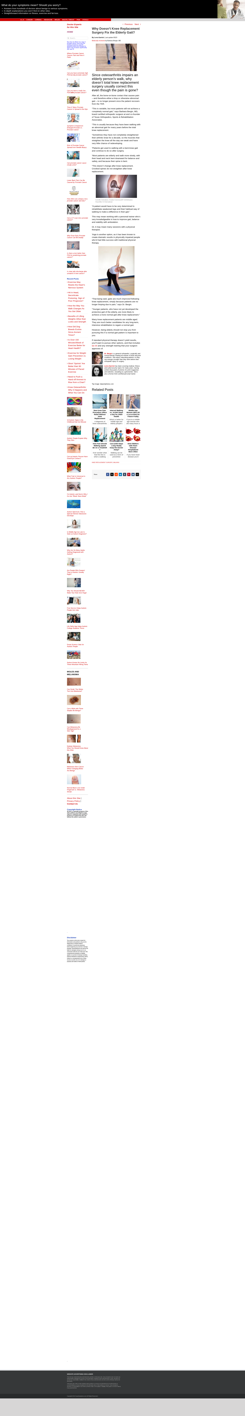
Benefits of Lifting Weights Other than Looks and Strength (77, 319)
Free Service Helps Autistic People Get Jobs (77, 609)
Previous (129, 24)
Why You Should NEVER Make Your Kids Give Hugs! (77, 592)
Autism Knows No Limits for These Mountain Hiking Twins (77, 663)
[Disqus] (116, 503)
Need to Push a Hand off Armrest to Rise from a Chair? (77, 379)
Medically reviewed (98, 40)
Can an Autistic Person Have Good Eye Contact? (77, 457)
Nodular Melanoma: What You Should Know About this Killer (77, 748)
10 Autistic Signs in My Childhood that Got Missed (76, 421)
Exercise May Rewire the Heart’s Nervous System (76, 285)
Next (137, 24)
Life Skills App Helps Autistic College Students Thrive (77, 627)
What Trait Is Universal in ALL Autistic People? (76, 477)
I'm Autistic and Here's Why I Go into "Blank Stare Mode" (77, 495)
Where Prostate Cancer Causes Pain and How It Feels (75, 55)
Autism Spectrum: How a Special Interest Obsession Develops (76, 514)
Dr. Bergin (108, 354)
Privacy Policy (73, 801)
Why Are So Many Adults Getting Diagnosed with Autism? (76, 552)
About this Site (73, 798)
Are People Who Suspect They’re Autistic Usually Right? (76, 572)
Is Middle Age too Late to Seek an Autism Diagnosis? (77, 533)
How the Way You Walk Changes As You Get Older (76, 308)
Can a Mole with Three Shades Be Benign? (75, 709)
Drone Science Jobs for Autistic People (75, 645)
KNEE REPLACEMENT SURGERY (102, 462)
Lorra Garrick (109, 366)
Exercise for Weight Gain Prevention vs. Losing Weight (77, 356)
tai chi (94, 346)
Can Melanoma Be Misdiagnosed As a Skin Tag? (73, 729)
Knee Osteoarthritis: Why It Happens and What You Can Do (77, 390)
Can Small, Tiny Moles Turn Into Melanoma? (75, 690)
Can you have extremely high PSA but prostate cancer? (77, 74)
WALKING (116, 462)
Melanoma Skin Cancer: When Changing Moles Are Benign (75, 769)
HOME (70, 32)
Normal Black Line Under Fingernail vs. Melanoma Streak (76, 790)
